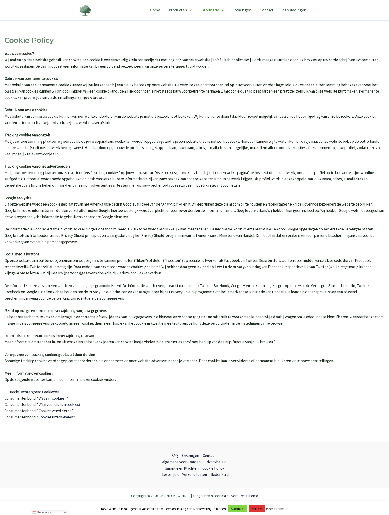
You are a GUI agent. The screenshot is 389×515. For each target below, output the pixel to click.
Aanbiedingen (294, 10)
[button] (189, 10)
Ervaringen (242, 10)
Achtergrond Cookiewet (40, 391)
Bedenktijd (220, 474)
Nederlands (44, 512)
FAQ (175, 455)
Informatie (210, 10)
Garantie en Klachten (182, 468)
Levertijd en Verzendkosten (184, 474)
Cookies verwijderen (55, 410)
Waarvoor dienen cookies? (60, 404)
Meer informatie (277, 509)
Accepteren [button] (237, 509)
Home (155, 10)
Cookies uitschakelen (56, 417)
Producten (178, 10)
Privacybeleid (215, 461)
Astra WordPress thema (239, 495)
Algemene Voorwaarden (181, 461)
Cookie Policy (213, 468)
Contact (267, 10)
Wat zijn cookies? (52, 398)
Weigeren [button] (256, 509)
